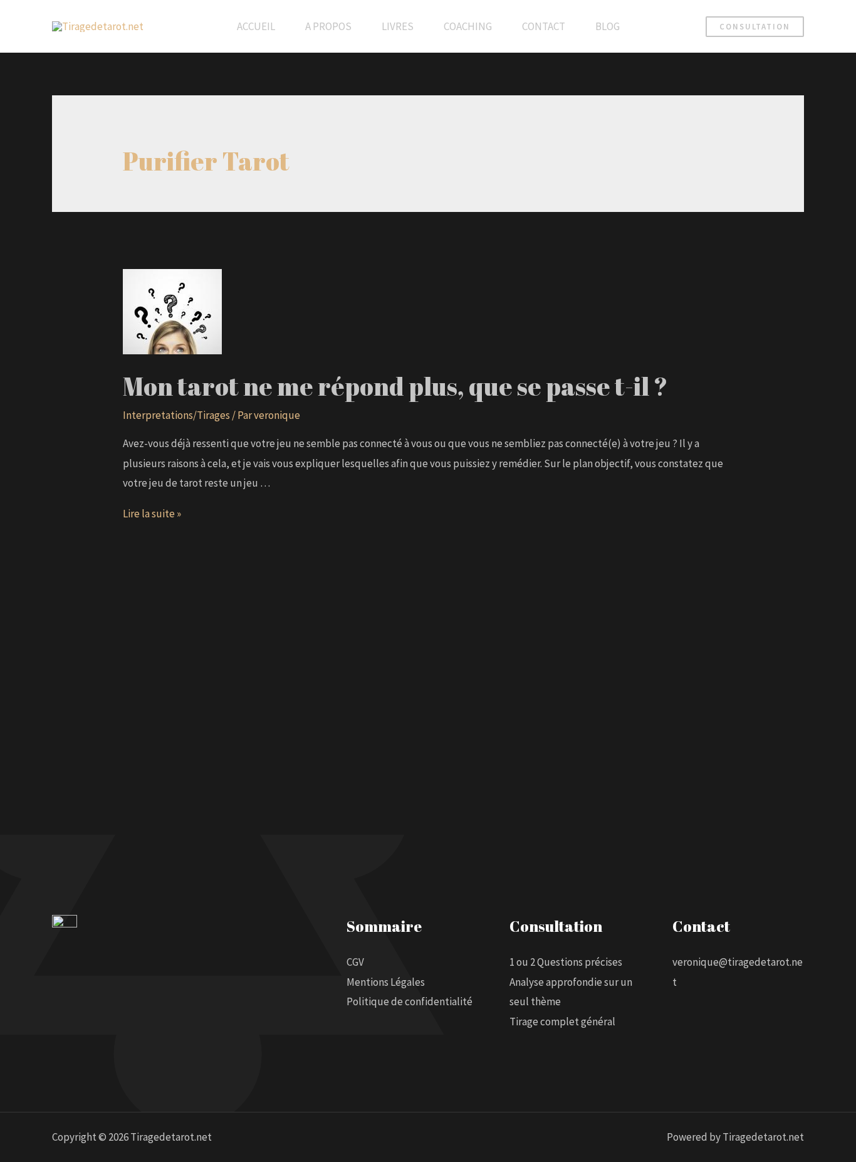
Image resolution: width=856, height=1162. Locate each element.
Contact (543, 26)
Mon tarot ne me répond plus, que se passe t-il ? (395, 386)
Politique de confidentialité (409, 1001)
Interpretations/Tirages (176, 415)
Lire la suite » (152, 513)
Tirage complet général (562, 1021)
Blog (607, 26)
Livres (398, 26)
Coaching (468, 26)
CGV (355, 962)
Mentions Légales (386, 982)
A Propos (328, 26)
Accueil (256, 26)
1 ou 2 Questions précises (565, 962)
